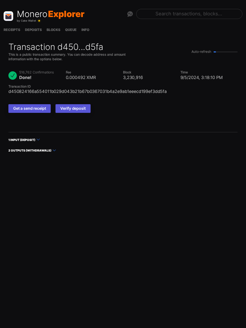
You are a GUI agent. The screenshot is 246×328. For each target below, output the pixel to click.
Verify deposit (73, 108)
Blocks (53, 30)
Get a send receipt (29, 108)
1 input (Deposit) (21, 140)
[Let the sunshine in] (39, 21)
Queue (71, 30)
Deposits (33, 30)
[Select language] (130, 14)
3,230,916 (133, 77)
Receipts (12, 30)
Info (85, 30)
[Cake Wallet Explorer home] (8, 16)
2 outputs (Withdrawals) (29, 150)
